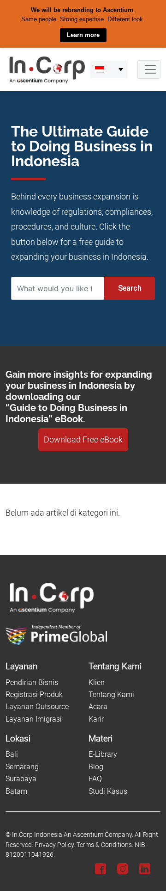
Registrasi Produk (34, 694)
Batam (16, 790)
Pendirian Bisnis (32, 682)
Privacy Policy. (55, 844)
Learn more (83, 34)
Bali (12, 754)
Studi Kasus (108, 790)
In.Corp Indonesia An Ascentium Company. (72, 834)
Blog (96, 766)
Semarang (22, 766)
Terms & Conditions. (105, 844)
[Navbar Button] (148, 69)
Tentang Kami (111, 694)
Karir (96, 718)
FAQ (95, 778)
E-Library (103, 754)
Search (130, 288)
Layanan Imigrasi (34, 718)
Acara (98, 706)
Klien (97, 682)
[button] (109, 69)
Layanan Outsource (37, 706)
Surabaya (21, 778)
